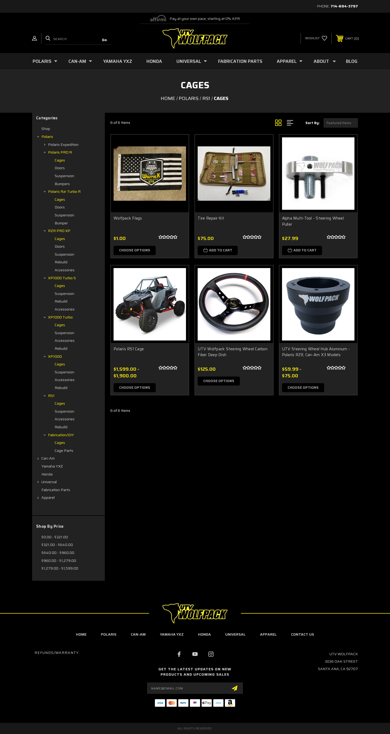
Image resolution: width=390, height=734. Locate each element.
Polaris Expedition (63, 144)
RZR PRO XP (59, 231)
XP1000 (55, 356)
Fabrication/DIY (61, 435)
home (81, 634)
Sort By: (312, 123)
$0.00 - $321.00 (54, 537)
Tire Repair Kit (211, 218)
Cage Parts (64, 450)
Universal (188, 61)
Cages (60, 160)
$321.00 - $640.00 (57, 545)
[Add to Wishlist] (178, 159)
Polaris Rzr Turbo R (64, 191)
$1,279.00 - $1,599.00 (59, 568)
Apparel (287, 61)
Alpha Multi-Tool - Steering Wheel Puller (313, 221)
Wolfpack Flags (128, 218)
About (321, 61)
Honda (154, 61)
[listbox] (341, 123)
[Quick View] (178, 145)
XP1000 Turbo (60, 317)
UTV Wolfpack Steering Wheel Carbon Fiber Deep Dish (232, 352)
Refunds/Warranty (56, 653)
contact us (302, 634)
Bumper (61, 223)
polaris (108, 634)
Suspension (64, 176)
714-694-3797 (344, 6)
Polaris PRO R (60, 152)
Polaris (42, 61)
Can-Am (77, 61)
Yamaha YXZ (117, 61)
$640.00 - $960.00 (57, 553)
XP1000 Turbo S (62, 278)
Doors (60, 168)
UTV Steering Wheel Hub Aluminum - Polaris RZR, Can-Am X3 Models (316, 352)
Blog (351, 61)
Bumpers (62, 184)
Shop (45, 129)
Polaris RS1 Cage (129, 349)
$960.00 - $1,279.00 (58, 560)
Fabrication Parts (240, 61)
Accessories (65, 270)
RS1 (51, 396)
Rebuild (61, 262)
